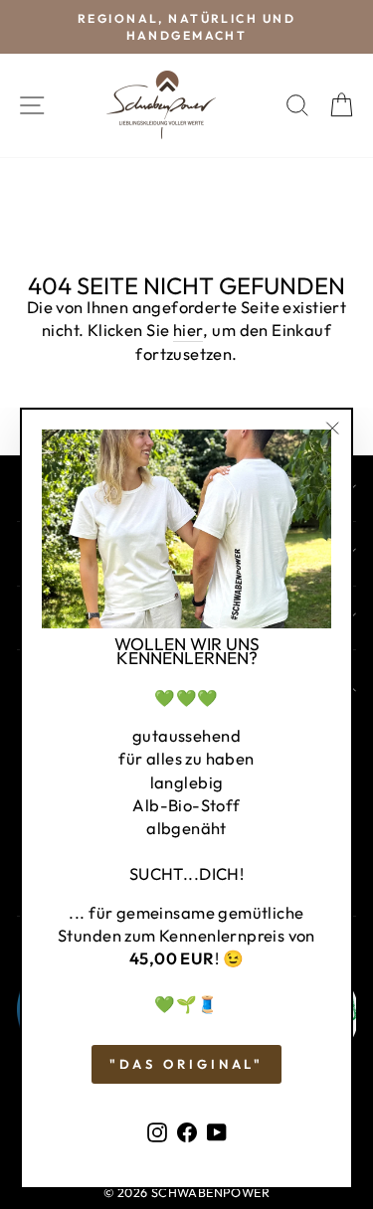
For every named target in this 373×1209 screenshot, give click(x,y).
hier (188, 329)
